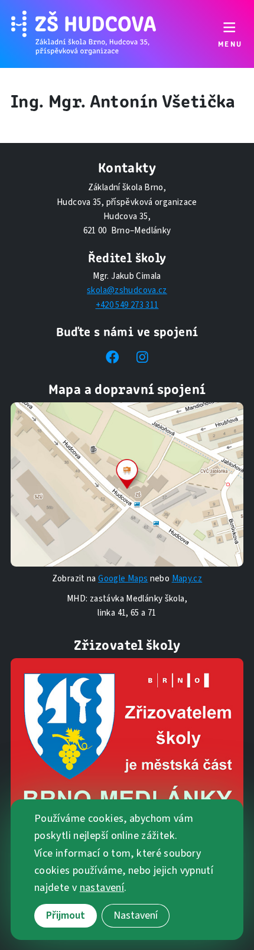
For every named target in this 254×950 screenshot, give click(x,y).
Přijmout (65, 915)
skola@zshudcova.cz (127, 290)
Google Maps (123, 578)
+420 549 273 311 (127, 305)
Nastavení (135, 915)
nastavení (102, 887)
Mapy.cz (187, 578)
